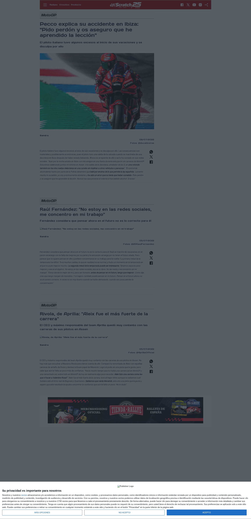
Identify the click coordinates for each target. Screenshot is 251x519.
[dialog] (125, 500)
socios (24, 495)
